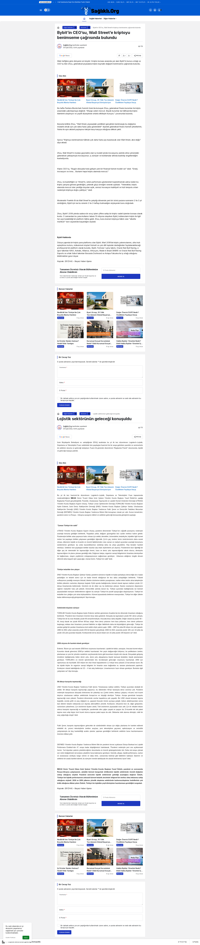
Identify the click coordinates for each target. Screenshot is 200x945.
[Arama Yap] (150, 10)
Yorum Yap (183, 942)
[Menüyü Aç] (40, 10)
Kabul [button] (26, 937)
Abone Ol (121, 276)
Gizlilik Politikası (10, 937)
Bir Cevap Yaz (65, 357)
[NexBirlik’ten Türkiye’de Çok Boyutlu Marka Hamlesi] (71, 91)
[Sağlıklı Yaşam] (100, 10)
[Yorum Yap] (119, 56)
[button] (155, 10)
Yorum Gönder (64, 405)
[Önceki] (53, 2)
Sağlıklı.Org (67, 45)
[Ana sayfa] (84, 18)
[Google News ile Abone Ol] (64, 56)
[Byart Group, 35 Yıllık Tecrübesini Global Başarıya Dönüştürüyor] (100, 91)
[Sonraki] (55, 2)
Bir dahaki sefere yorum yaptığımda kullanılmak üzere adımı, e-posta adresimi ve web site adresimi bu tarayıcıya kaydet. (101, 399)
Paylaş (196, 942)
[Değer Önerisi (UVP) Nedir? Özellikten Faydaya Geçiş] (129, 91)
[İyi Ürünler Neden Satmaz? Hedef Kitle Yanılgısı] (70, 334)
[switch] (47, 10)
